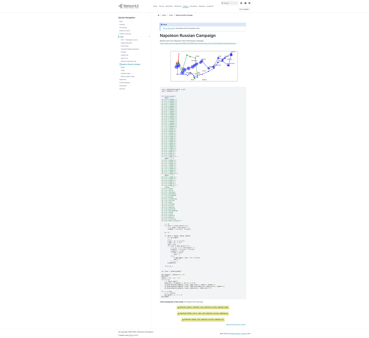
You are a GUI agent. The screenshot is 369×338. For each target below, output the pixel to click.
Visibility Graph (126, 73)
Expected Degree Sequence (130, 49)
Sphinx (131, 335)
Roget (123, 67)
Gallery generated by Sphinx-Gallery (236, 324)
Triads (123, 70)
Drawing (122, 24)
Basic (121, 21)
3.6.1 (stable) (244, 9)
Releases (202, 6)
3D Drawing (123, 27)
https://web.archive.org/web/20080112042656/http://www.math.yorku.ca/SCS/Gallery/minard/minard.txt (198, 43)
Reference (178, 6)
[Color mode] (241, 3)
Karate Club (124, 55)
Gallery (185, 6)
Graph (121, 37)
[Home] (158, 15)
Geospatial (122, 85)
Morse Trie (124, 58)
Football (123, 52)
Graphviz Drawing (125, 34)
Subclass (122, 89)
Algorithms (122, 79)
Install (155, 6)
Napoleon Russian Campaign (130, 64)
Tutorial (161, 6)
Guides (209, 6)
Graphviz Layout (124, 30)
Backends (169, 6)
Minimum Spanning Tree (128, 61)
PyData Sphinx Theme (238, 334)
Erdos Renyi (125, 46)
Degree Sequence (126, 43)
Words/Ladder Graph (128, 76)
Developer (193, 6)
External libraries (124, 82)
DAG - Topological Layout (129, 40)
